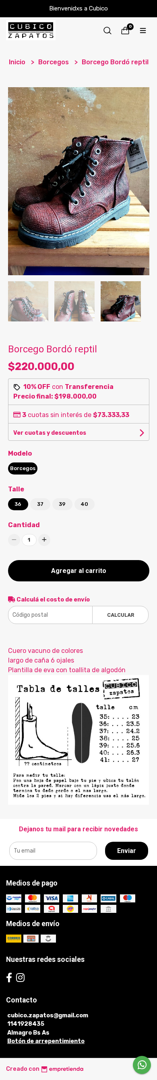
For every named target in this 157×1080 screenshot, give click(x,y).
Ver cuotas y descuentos (49, 433)
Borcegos (54, 62)
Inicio (18, 62)
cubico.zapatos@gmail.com (47, 1015)
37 (40, 504)
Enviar (126, 851)
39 (62, 504)
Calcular (120, 615)
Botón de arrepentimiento (46, 1041)
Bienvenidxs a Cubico (78, 8)
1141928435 (25, 1024)
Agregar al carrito (78, 571)
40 (84, 504)
